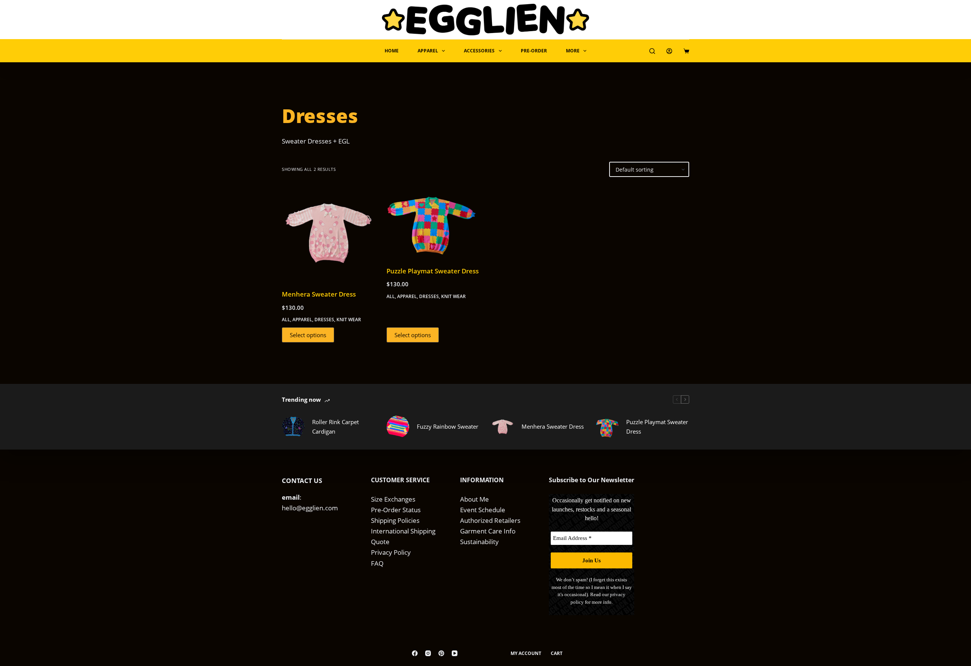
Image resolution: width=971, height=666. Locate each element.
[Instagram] (428, 653)
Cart (556, 653)
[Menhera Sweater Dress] (328, 233)
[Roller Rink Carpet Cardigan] (293, 426)
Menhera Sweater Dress (319, 294)
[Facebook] (415, 653)
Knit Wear (348, 319)
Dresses (324, 319)
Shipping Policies (395, 520)
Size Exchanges (393, 499)
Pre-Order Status (396, 509)
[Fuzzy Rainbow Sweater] (398, 426)
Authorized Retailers (490, 520)
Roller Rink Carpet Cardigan (335, 426)
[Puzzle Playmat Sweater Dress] (433, 221)
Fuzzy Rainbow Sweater (447, 426)
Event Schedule (482, 509)
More (573, 50)
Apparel (428, 50)
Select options (308, 335)
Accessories (479, 50)
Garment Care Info (487, 531)
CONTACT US (302, 480)
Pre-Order (534, 50)
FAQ (377, 563)
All (286, 319)
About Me (474, 499)
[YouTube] (454, 653)
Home (392, 50)
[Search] (652, 51)
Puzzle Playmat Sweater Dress (433, 271)
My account (526, 653)
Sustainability (479, 541)
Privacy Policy (391, 552)
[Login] (669, 51)
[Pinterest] (441, 653)
